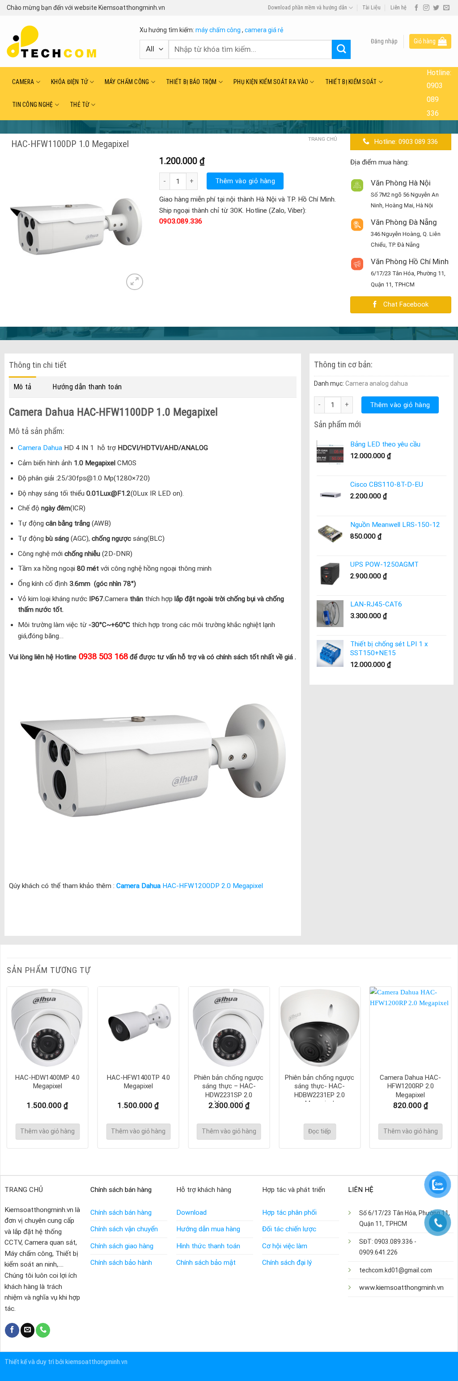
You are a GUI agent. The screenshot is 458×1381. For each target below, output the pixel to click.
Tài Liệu (371, 7)
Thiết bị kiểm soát (351, 81)
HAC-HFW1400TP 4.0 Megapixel (138, 1082)
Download (191, 1212)
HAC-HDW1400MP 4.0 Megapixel (47, 1082)
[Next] (451, 1066)
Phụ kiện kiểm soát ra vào (270, 81)
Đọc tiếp (319, 1131)
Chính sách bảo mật (206, 1263)
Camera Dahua (40, 448)
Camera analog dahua (376, 383)
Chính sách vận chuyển (124, 1229)
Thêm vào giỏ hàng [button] (47, 1131)
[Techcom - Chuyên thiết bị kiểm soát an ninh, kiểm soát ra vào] (66, 42)
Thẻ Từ (79, 104)
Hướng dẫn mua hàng (208, 1229)
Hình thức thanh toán (208, 1246)
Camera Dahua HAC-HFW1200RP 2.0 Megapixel (410, 1086)
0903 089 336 (435, 99)
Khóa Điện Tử (69, 81)
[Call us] (43, 1330)
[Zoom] (134, 282)
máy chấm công (218, 30)
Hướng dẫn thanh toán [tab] (87, 386)
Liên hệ (398, 7)
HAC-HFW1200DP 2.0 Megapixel (189, 886)
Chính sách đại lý (287, 1263)
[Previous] (7, 1066)
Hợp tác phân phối (289, 1212)
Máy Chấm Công (127, 81)
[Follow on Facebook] (416, 8)
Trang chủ (322, 139)
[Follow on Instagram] (426, 8)
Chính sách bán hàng (121, 1212)
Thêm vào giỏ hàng (245, 181)
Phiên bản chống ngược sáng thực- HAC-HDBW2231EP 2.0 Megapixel (319, 1091)
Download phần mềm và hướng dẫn (307, 7)
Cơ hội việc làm (284, 1246)
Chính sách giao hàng (121, 1246)
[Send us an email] (446, 8)
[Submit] (341, 49)
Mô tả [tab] (22, 386)
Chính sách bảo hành (121, 1263)
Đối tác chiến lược (289, 1229)
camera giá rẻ (264, 30)
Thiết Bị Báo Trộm (191, 81)
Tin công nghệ (32, 104)
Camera (23, 81)
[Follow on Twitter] (436, 8)
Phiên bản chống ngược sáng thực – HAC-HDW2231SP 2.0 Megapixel (228, 1091)
